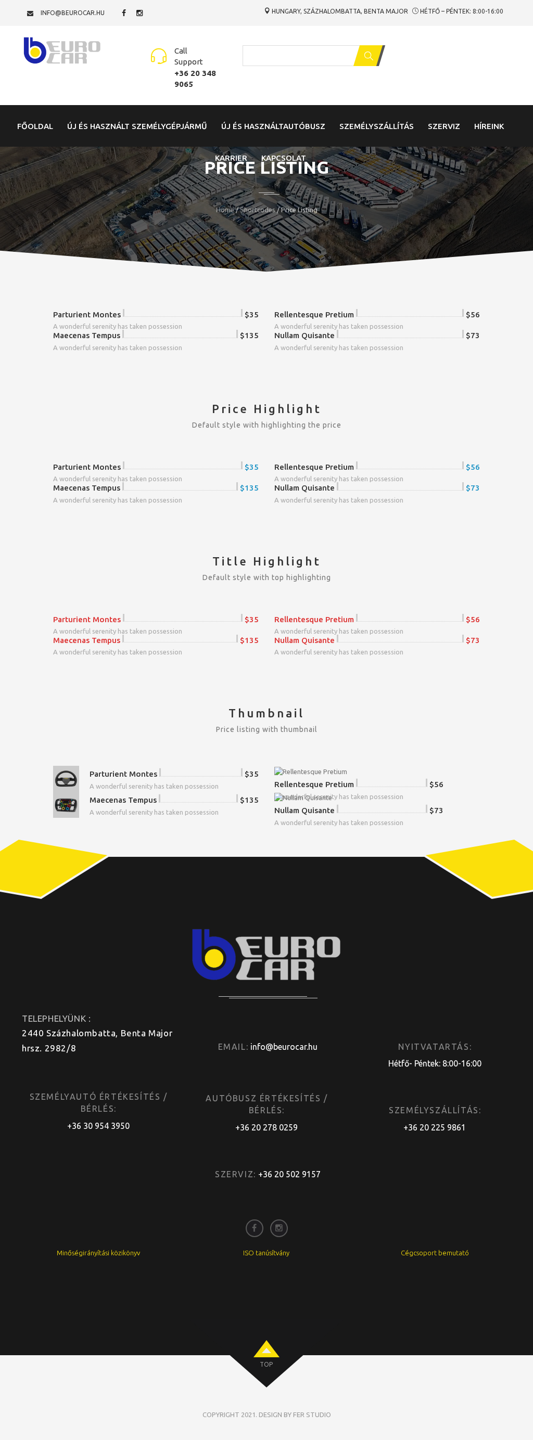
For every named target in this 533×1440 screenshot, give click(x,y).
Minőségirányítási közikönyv (98, 1252)
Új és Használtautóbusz (273, 126)
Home (225, 209)
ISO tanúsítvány (266, 1252)
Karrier (231, 157)
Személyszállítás (376, 126)
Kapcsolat (283, 157)
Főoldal (35, 126)
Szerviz (444, 126)
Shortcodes (257, 209)
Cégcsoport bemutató (435, 1252)
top (266, 1364)
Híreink (489, 126)
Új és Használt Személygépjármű (137, 126)
